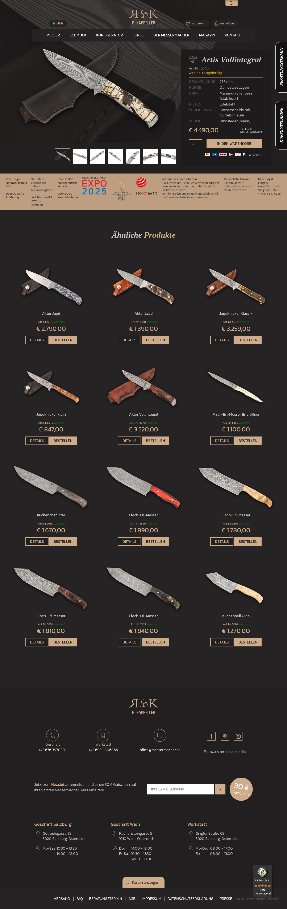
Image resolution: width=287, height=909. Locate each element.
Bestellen (63, 340)
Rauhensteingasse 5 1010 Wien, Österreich (136, 835)
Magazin (207, 35)
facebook (211, 736)
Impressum (151, 899)
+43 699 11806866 (103, 746)
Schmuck (78, 35)
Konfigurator (109, 35)
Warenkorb (198, 23)
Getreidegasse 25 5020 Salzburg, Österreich (64, 835)
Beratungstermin (105, 899)
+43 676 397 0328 (269, 193)
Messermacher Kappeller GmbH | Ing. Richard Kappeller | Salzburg (143, 17)
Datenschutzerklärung (190, 899)
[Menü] (269, 867)
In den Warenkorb (234, 143)
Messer (53, 35)
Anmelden (227, 23)
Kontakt (233, 35)
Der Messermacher (171, 35)
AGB (132, 899)
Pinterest (225, 736)
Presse (226, 899)
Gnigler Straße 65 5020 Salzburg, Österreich (217, 835)
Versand (62, 899)
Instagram (238, 736)
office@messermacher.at (160, 750)
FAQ (79, 899)
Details (37, 340)
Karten (137, 882)
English (58, 23)
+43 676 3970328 (52, 746)
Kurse (138, 35)
